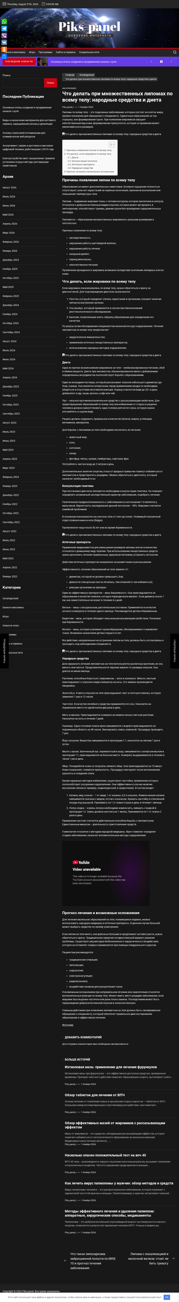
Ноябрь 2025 (10, 269)
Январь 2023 (10, 486)
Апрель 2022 (10, 567)
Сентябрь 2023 (11, 413)
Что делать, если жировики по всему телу (88, 154)
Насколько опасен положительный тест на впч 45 (105, 1155)
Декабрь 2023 (11, 386)
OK (166, 1297)
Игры (32, 52)
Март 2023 (9, 468)
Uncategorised (69, 88)
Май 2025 (8, 287)
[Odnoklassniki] (4, 49)
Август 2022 (9, 531)
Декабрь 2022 (11, 495)
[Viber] (4, 35)
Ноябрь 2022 (10, 504)
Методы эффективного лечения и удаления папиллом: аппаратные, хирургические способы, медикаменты (110, 1213)
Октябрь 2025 (11, 278)
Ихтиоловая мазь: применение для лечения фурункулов (111, 1067)
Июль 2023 (9, 431)
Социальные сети (89, 52)
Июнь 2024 (9, 359)
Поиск (6, 75)
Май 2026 (8, 214)
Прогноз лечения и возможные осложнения (90, 171)
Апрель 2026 (10, 223)
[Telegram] (4, 28)
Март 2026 (9, 232)
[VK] (4, 42)
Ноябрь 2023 (10, 395)
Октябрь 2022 (11, 513)
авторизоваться (119, 1044)
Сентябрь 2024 (11, 332)
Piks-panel (89, 26)
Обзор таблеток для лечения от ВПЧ (95, 1095)
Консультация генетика (84, 161)
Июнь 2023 (9, 440)
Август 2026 (9, 187)
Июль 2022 (9, 540)
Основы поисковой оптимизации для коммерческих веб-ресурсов (24, 135)
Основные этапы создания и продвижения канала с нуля (27, 109)
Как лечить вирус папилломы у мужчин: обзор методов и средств (119, 1183)
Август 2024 (9, 341)
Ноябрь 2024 (10, 314)
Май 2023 (8, 449)
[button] (110, 145)
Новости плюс (11, 625)
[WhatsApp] (4, 21)
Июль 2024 (9, 350)
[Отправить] (4, 56)
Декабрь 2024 (11, 305)
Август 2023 (9, 422)
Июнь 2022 (9, 549)
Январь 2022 (10, 576)
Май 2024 (8, 368)
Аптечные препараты (83, 164)
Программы (45, 52)
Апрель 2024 (10, 377)
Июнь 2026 (9, 205)
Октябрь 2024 (11, 323)
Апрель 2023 (10, 458)
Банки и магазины (15, 52)
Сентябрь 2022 (11, 522)
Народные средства (82, 168)
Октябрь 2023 (11, 404)
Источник (67, 1025)
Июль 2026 (9, 196)
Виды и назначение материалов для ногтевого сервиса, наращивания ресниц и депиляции (29, 122)
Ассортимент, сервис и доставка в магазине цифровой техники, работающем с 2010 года (28, 147)
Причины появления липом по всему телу (89, 150)
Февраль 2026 (11, 241)
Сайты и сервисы (66, 52)
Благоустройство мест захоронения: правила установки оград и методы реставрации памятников (29, 162)
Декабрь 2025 (11, 259)
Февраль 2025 (11, 296)
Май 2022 (8, 558)
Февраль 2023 (11, 477)
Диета (75, 157)
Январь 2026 (10, 250)
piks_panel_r (68, 107)
